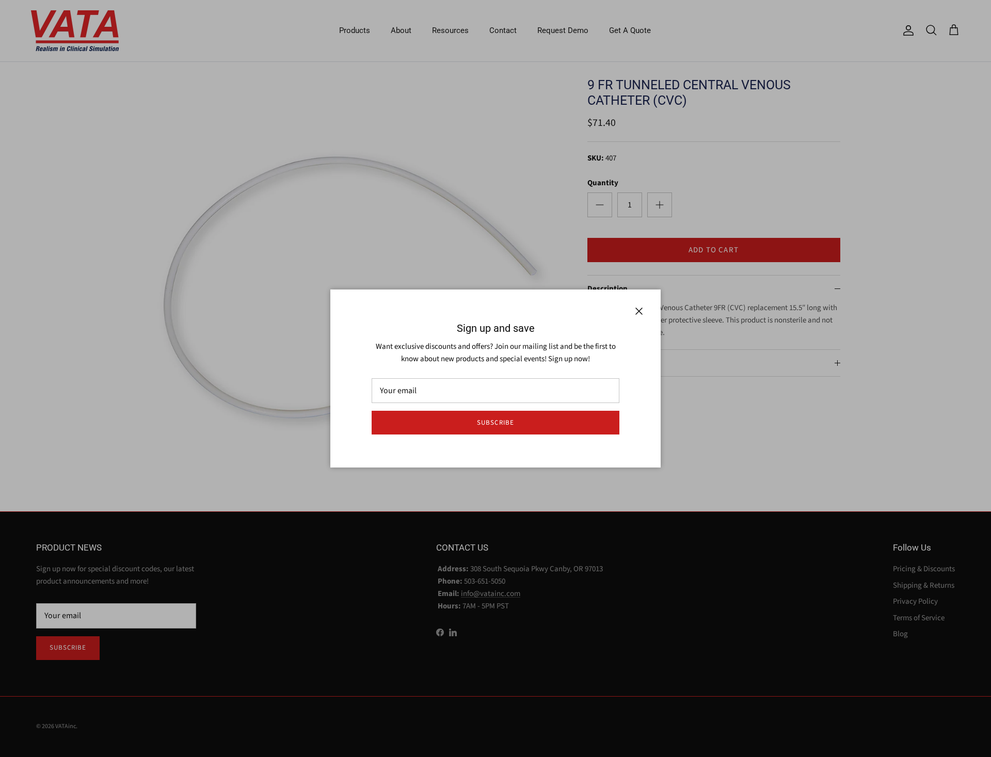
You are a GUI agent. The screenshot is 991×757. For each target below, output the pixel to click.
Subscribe (495, 422)
